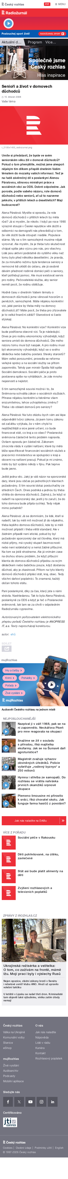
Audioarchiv (10, 1070)
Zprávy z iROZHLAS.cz (20, 915)
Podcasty (9, 1076)
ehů (13, 634)
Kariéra (39, 1048)
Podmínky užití (43, 1147)
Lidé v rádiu (42, 1042)
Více (51, 42)
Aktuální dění (12, 42)
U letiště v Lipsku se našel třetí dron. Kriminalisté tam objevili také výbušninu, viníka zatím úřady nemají (33, 997)
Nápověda (42, 1037)
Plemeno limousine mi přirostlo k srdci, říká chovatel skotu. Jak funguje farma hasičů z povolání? (42, 799)
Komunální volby (14, 1037)
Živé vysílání (12, 693)
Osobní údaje (23, 1147)
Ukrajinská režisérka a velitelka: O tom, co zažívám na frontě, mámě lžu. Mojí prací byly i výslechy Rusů (32, 970)
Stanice (8, 1042)
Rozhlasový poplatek (48, 1058)
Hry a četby (12, 670)
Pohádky (26, 678)
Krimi (8, 678)
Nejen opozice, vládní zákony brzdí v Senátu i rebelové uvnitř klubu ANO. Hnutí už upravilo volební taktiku (30, 984)
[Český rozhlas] (13, 4)
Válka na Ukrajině (14, 1032)
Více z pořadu (14, 832)
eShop (7, 1048)
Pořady (9, 685)
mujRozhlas (9, 660)
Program (35, 42)
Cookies (7, 1147)
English (59, 1147)
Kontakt (40, 1053)
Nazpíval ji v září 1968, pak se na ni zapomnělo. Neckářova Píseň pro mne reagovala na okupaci (41, 727)
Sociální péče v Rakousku (36, 837)
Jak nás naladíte (45, 1032)
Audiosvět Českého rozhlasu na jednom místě (28, 709)
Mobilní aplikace (13, 1081)
